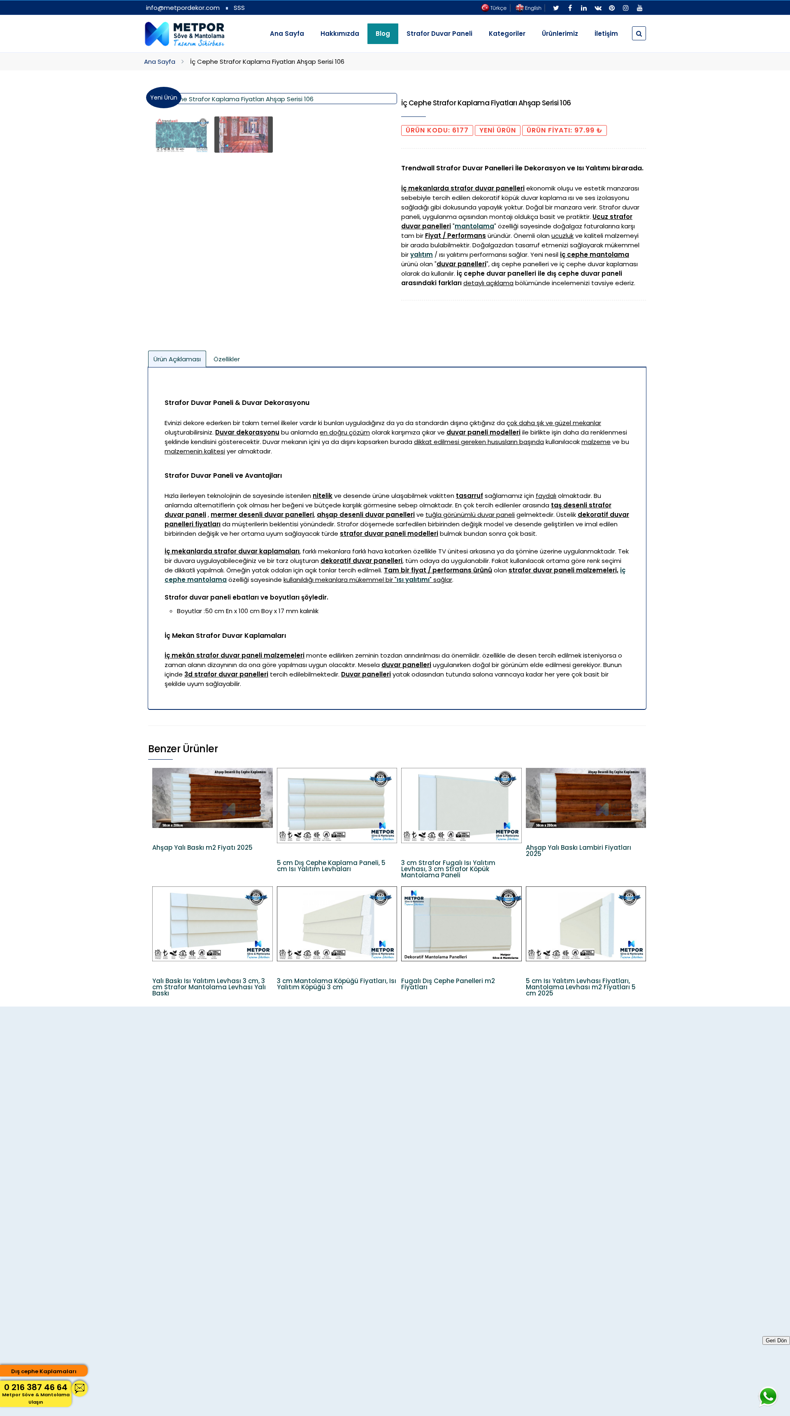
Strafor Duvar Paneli (439, 33)
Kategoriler (507, 33)
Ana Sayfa (287, 33)
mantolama (474, 226)
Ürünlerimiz (560, 33)
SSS (239, 7)
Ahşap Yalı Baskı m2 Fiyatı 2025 (202, 847)
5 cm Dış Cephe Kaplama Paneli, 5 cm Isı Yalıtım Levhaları (331, 865)
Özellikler (227, 359)
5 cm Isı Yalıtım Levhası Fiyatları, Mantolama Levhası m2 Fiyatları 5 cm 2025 (581, 987)
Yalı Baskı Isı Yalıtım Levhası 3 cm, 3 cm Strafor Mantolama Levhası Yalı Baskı (209, 987)
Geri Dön (776, 1340)
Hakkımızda (340, 33)
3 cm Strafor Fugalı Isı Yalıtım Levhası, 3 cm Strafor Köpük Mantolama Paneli (448, 868)
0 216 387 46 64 (36, 1393)
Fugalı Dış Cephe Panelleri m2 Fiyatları (448, 984)
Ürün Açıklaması (177, 359)
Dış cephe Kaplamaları (44, 1371)
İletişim (606, 33)
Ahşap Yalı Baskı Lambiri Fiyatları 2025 (578, 850)
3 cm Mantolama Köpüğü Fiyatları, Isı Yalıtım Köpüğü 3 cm (336, 984)
